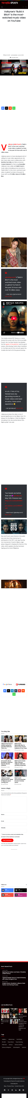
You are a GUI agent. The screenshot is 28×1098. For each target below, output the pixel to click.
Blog (5, 1086)
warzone (24, 1047)
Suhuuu (11, 1044)
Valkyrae (10, 144)
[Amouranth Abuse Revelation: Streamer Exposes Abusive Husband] (7, 755)
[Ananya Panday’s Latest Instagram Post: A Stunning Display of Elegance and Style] (23, 1025)
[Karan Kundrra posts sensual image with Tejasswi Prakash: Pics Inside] (23, 1016)
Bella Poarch (17, 144)
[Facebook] (2, 108)
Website (3, 828)
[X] (6, 108)
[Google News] (7, 684)
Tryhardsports (14, 1083)
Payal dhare (11, 1042)
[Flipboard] (20, 684)
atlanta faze (11, 1039)
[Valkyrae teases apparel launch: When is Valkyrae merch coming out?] (7, 773)
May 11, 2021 (8, 514)
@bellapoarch (10, 277)
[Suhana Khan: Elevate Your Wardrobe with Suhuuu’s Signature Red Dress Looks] (5, 1010)
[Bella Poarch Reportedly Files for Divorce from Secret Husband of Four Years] (21, 738)
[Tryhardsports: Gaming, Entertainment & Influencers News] (9, 2)
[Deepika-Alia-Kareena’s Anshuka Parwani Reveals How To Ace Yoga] (23, 1010)
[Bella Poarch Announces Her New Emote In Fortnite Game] (21, 773)
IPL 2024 (4, 1042)
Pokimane (4, 1044)
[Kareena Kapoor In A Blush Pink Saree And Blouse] (5, 1016)
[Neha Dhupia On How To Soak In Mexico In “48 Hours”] (5, 1021)
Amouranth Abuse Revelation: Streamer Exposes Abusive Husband (7, 763)
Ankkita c (4, 1039)
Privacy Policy (10, 1086)
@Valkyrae (18, 496)
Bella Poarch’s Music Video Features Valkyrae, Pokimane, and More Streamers (20, 763)
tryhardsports (16, 1047)
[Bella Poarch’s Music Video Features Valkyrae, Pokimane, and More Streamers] (21, 755)
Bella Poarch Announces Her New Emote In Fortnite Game (20, 780)
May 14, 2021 (8, 296)
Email (2, 821)
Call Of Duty (19, 1039)
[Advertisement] (14, 1096)
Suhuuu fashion (18, 1044)
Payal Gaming (19, 1042)
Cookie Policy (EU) (19, 1086)
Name (2, 814)
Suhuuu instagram (6, 1047)
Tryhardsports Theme (9, 1081)
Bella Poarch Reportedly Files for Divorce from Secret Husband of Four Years (21, 746)
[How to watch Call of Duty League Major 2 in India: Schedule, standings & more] (14, 1010)
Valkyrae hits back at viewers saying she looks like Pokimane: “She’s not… (6, 746)
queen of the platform (12, 344)
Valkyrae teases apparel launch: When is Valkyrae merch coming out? (7, 780)
